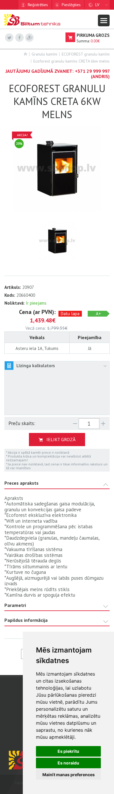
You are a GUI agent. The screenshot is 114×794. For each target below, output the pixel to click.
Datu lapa (70, 313)
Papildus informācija (26, 620)
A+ (98, 313)
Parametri (15, 605)
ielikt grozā (60, 439)
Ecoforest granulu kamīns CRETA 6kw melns (71, 61)
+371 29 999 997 (92, 71)
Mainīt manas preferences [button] (68, 774)
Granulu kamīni (44, 54)
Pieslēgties (71, 4)
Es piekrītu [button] (68, 751)
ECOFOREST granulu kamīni (86, 54)
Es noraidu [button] (68, 762)
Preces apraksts (21, 483)
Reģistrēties (38, 4)
